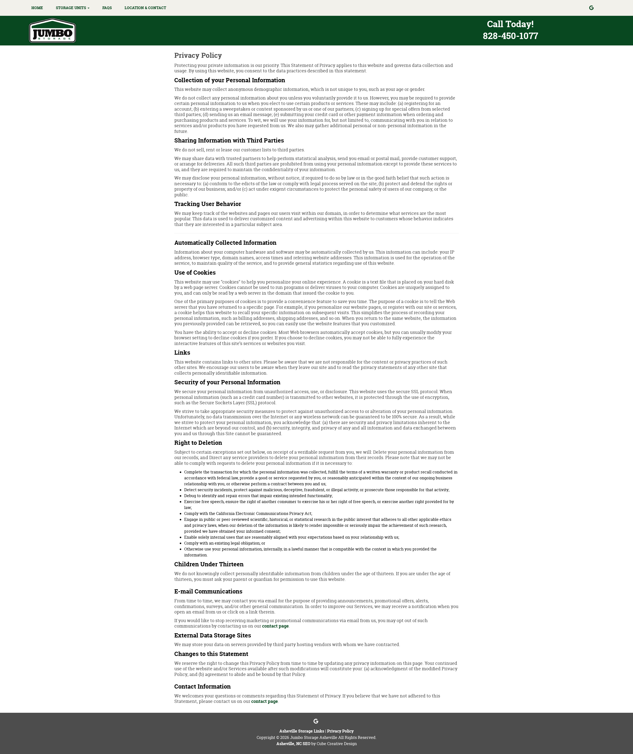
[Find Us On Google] (595, 8)
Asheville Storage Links (301, 731)
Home (37, 7)
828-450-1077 (510, 36)
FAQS (107, 7)
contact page (275, 626)
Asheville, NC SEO (293, 743)
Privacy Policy (340, 731)
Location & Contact (145, 7)
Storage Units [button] (71, 7)
